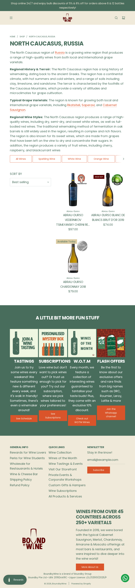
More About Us (90, 567)
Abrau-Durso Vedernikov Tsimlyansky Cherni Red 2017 (73, 220)
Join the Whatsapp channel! (111, 412)
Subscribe (98, 470)
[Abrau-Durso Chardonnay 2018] (73, 256)
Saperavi (88, 105)
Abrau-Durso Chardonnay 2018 (73, 284)
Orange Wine (101, 159)
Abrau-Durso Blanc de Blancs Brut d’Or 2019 (108, 217)
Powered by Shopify (81, 583)
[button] (123, 159)
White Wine (74, 159)
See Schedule (24, 418)
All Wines (21, 159)
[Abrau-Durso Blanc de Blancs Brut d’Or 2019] (108, 189)
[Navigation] (11, 17)
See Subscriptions (53, 415)
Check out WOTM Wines (82, 420)
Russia (60, 52)
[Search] (116, 17)
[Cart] (123, 17)
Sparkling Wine (47, 159)
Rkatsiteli (73, 105)
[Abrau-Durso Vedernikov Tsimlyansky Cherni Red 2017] (73, 189)
